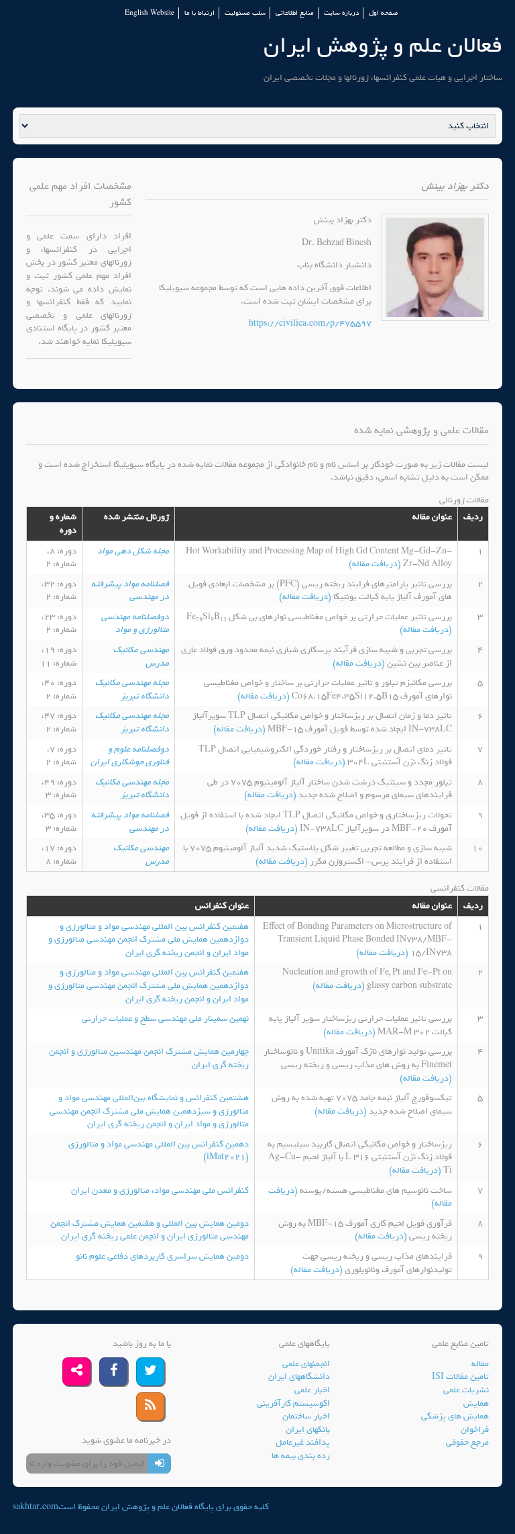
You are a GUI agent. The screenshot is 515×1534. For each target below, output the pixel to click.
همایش (476, 1403)
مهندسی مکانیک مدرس (141, 656)
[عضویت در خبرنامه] (159, 1463)
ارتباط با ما (199, 13)
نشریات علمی (466, 1390)
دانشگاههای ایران (299, 1376)
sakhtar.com (35, 1507)
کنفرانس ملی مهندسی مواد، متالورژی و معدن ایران (160, 1190)
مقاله (480, 1364)
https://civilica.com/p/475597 (310, 323)
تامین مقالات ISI (460, 1376)
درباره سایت (341, 13)
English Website (149, 13)
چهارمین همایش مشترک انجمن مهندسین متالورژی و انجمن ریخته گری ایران (149, 1058)
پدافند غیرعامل (303, 1442)
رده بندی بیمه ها (301, 1456)
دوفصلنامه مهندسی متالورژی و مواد (135, 623)
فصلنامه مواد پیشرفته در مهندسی (130, 590)
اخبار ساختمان (306, 1416)
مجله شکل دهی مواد (133, 551)
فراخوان (475, 1430)
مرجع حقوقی (467, 1442)
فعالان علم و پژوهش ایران (383, 45)
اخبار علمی (312, 1390)
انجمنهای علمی (306, 1364)
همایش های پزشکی (455, 1416)
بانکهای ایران (308, 1430)
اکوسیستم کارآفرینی (293, 1403)
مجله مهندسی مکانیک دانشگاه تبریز (132, 689)
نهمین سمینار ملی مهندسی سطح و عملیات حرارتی (165, 1018)
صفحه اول (383, 13)
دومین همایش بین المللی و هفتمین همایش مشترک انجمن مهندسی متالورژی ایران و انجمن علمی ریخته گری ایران (149, 1230)
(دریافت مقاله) (376, 564)
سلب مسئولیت (245, 13)
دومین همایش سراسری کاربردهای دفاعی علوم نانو (162, 1256)
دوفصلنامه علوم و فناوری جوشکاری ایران (130, 756)
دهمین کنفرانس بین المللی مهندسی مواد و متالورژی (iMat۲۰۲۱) (158, 1151)
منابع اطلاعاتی (295, 13)
